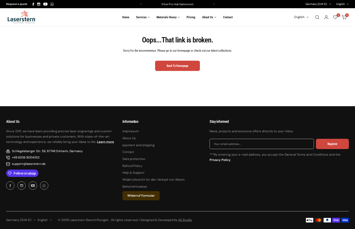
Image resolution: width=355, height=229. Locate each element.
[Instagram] (38, 4)
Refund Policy (132, 166)
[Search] (317, 17)
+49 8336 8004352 (26, 157)
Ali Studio (185, 220)
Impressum (130, 131)
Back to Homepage (177, 66)
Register (332, 144)
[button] (141, 4)
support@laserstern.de (29, 164)
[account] (326, 17)
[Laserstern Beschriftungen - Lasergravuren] (21, 17)
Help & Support (133, 173)
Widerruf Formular (141, 196)
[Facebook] (33, 4)
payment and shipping (138, 145)
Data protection (133, 159)
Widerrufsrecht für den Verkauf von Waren (153, 180)
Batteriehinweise (134, 187)
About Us (129, 138)
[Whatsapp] (52, 4)
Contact (128, 152)
